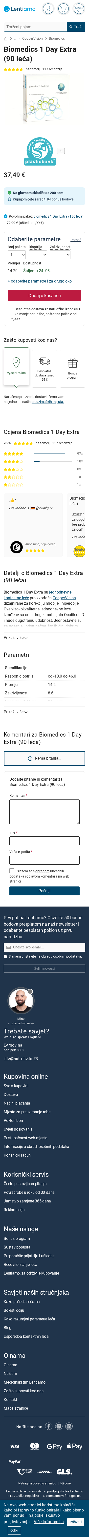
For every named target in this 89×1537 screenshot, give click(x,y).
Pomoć (75, 240)
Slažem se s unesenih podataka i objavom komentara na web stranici (39, 876)
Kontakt (10, 1399)
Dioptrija (35, 247)
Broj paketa (17, 247)
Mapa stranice (16, 1408)
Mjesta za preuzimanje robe (27, 1112)
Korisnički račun (17, 1155)
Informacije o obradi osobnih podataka (36, 1146)
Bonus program (17, 1238)
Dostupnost (32, 263)
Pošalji (44, 890)
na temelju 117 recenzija (44, 69)
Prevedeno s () (29, 508)
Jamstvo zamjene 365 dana (27, 1201)
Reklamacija (14, 1210)
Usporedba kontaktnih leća (26, 1336)
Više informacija (49, 1521)
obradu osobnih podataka (61, 957)
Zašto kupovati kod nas (24, 1391)
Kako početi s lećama (22, 1301)
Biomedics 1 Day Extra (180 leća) (58, 216)
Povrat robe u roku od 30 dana (29, 1192)
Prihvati (76, 1522)
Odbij (14, 1530)
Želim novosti (44, 969)
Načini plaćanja (17, 1103)
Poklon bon (13, 1120)
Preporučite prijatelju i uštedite (29, 1255)
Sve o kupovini (16, 1086)
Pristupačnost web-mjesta (25, 1138)
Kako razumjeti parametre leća (29, 1319)
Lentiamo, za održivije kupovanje (31, 1273)
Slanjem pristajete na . (45, 957)
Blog (7, 1327)
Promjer (14, 263)
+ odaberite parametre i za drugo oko (40, 281)
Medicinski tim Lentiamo (24, 1382)
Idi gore (65, 1483)
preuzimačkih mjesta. (47, 402)
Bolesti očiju (14, 1310)
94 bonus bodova (60, 199)
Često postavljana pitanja (25, 1184)
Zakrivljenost (60, 247)
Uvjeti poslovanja (18, 1129)
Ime (13, 832)
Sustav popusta (17, 1247)
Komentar (18, 796)
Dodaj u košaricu (44, 295)
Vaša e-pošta (20, 852)
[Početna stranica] (6, 38)
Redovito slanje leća (20, 1264)
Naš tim (10, 1373)
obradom (42, 871)
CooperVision (32, 38)
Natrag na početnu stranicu (37, 1483)
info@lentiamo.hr (18, 1059)
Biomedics (57, 38)
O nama (10, 1365)
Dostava (11, 1094)
